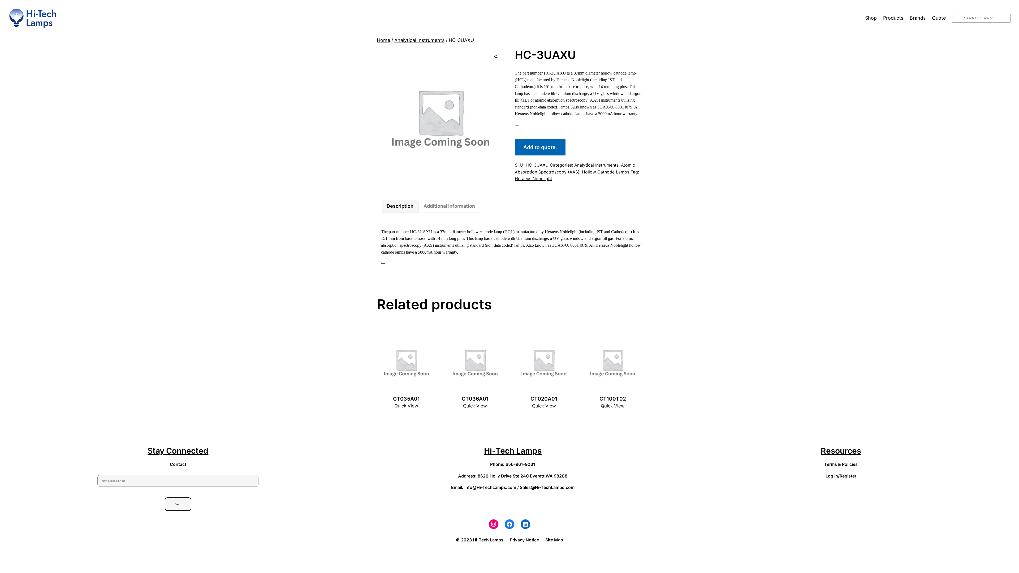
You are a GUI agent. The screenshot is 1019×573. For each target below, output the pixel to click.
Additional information (449, 206)
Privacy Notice (524, 539)
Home (383, 40)
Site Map (554, 539)
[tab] (400, 206)
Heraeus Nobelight (533, 178)
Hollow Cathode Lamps (605, 172)
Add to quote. (540, 147)
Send (178, 504)
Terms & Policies (841, 464)
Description (400, 206)
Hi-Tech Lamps (513, 450)
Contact (178, 464)
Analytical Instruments (419, 40)
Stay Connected (178, 450)
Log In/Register (841, 476)
